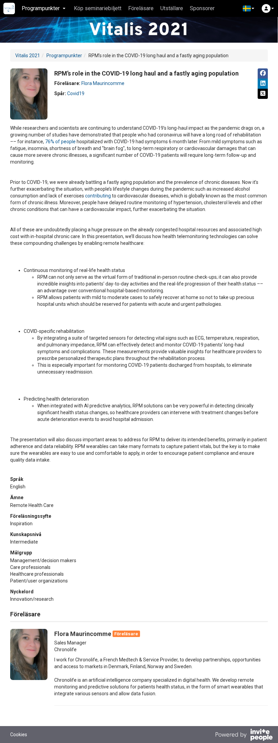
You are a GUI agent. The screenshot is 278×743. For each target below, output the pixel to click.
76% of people (60, 141)
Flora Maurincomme (102, 83)
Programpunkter (64, 55)
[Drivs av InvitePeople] (244, 735)
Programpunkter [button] (41, 8)
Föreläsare (141, 8)
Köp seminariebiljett (97, 8)
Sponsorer (202, 8)
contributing (98, 195)
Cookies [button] (18, 734)
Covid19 (75, 93)
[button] (248, 8)
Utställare (171, 8)
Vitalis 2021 (27, 55)
